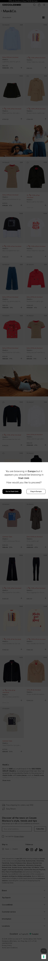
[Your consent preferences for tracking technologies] (43, 956)
